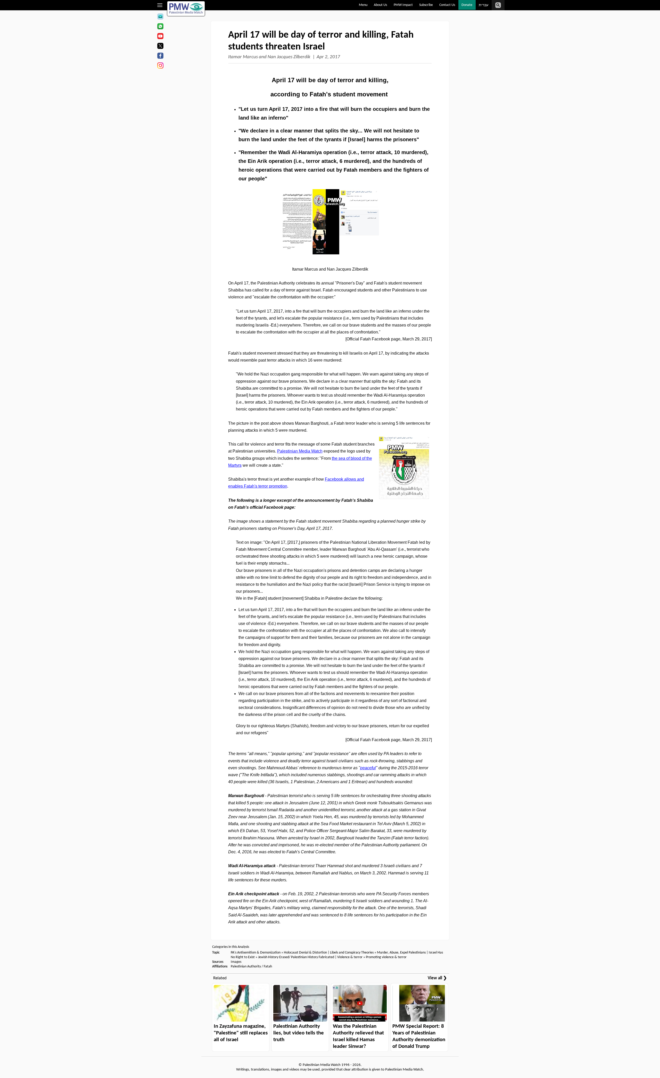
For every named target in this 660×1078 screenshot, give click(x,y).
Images (236, 962)
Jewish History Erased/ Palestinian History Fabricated (296, 957)
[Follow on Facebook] (160, 56)
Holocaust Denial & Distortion (305, 953)
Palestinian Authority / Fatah (251, 966)
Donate (466, 5)
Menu (363, 5)
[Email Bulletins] (160, 17)
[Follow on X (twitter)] (160, 47)
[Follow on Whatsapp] (160, 27)
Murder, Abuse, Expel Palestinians (401, 953)
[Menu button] (160, 5)
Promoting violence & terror (386, 957)
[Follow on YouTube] (160, 37)
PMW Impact (403, 5)
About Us (380, 5)
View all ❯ (437, 978)
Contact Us (447, 5)
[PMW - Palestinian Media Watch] (186, 8)
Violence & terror (349, 957)
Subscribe (426, 5)
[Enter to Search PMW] (498, 5)
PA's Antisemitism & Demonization (255, 953)
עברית (483, 5)
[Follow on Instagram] (160, 66)
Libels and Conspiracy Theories (352, 953)
